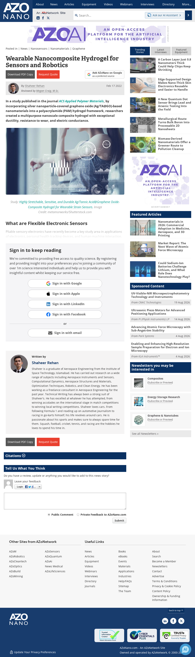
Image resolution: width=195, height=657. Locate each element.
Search (156, 556)
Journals (90, 586)
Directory (90, 581)
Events (122, 561)
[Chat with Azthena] (185, 649)
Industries (124, 576)
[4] (143, 124)
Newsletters (159, 566)
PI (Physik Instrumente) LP (153, 319)
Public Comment (62, 514)
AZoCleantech (18, 561)
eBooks (122, 556)
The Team (124, 591)
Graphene (78, 48)
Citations (13, 455)
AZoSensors (52, 551)
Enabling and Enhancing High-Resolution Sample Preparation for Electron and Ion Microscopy (160, 347)
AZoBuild (15, 571)
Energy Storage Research (164, 397)
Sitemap (123, 586)
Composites (155, 378)
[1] (143, 65)
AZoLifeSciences (55, 571)
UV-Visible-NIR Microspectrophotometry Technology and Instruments (160, 295)
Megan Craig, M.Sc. (47, 91)
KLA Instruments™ (149, 356)
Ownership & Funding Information (166, 598)
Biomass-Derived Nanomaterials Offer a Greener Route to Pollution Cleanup (174, 144)
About (156, 551)
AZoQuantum (53, 556)
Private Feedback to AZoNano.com (103, 514)
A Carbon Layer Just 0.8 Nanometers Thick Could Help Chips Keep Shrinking (174, 64)
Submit (119, 520)
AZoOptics (15, 566)
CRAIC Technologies (149, 302)
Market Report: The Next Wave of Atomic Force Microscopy (173, 246)
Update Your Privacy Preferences (34, 652)
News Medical (54, 566)
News (24, 48)
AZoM (12, 551)
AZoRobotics (17, 556)
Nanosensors (39, 48)
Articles (89, 556)
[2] (143, 85)
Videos (89, 566)
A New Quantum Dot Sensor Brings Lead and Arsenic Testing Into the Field (174, 104)
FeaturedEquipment (181, 51)
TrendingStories (140, 51)
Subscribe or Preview (160, 382)
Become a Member (164, 561)
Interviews (91, 576)
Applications (126, 571)
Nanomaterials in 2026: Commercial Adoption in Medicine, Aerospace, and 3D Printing (174, 228)
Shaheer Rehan (45, 362)
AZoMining (16, 576)
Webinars (91, 571)
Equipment (92, 561)
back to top (175, 610)
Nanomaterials (59, 48)
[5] (143, 144)
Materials (124, 566)
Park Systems (146, 336)
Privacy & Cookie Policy (166, 586)
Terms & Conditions (164, 581)
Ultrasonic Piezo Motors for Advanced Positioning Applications (158, 311)
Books (122, 551)
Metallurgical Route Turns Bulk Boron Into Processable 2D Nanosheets (173, 124)
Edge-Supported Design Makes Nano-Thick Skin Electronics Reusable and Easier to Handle (174, 84)
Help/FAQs (125, 581)
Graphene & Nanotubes (163, 415)
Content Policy (161, 591)
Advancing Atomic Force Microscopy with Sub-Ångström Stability (160, 328)
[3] (143, 104)
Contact (157, 571)
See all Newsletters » (145, 433)
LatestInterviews (161, 51)
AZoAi (48, 561)
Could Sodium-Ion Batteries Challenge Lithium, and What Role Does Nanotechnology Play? (174, 270)
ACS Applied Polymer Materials (81, 101)
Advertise (158, 576)
